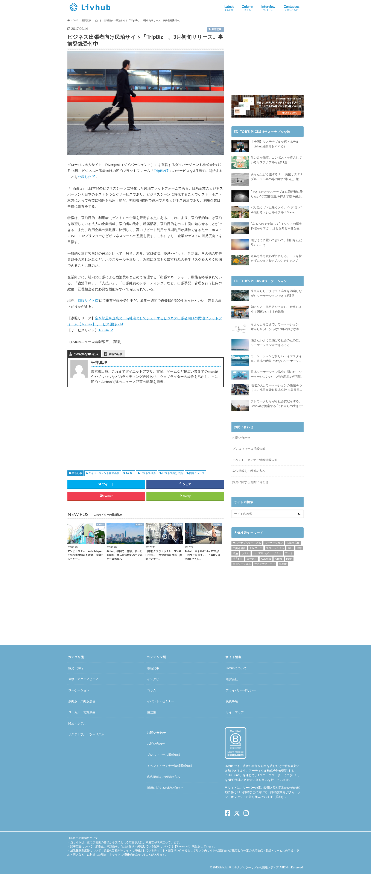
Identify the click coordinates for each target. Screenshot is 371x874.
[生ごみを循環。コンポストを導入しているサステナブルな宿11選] (240, 162)
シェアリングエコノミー (267, 553)
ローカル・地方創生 (81, 712)
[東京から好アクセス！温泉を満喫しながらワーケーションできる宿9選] (240, 295)
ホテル (245, 553)
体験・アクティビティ (83, 679)
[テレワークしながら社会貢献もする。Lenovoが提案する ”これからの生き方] (240, 405)
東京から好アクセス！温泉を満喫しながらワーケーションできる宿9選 (276, 293)
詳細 (279, 797)
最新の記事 (115, 354)
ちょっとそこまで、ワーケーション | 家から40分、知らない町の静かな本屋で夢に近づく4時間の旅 (276, 326)
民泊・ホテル (77, 723)
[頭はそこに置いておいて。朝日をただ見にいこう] (240, 244)
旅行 (290, 548)
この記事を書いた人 (86, 354)
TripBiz (159, 170)
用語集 (151, 712)
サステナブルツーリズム (247, 542)
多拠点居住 (293, 542)
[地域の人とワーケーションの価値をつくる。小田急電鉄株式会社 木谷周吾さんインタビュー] (240, 389)
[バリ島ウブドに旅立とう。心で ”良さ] (240, 212)
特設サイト (86, 300)
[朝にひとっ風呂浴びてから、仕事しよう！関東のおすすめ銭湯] (240, 312)
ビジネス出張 (148, 473)
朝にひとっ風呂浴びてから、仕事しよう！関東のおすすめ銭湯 (276, 309)
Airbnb (278, 558)
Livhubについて (236, 668)
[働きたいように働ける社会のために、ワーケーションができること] (240, 344)
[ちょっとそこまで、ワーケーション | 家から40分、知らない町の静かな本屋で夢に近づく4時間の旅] (240, 328)
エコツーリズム (242, 563)
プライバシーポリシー (241, 690)
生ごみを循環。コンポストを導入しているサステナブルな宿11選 (276, 160)
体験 (299, 548)
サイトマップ (235, 712)
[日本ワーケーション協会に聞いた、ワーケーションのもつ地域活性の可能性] (240, 375)
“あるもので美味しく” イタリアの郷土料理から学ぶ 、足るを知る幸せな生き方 (277, 226)
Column (247, 7)
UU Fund (234, 775)
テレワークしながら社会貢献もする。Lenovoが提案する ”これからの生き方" (277, 403)
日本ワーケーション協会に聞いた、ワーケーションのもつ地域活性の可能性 (276, 374)
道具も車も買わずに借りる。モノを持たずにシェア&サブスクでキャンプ (276, 258)
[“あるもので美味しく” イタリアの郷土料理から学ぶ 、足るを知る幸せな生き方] (240, 228)
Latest (229, 7)
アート (289, 553)
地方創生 (238, 558)
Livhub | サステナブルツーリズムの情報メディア (249, 867)
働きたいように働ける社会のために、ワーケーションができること (276, 342)
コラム (151, 690)
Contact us (292, 7)
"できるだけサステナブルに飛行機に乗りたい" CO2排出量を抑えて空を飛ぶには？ (277, 194)
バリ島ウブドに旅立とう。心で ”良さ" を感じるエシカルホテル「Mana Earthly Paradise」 (276, 210)
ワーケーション (274, 542)
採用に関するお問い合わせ (250, 482)
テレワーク (255, 548)
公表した (84, 176)
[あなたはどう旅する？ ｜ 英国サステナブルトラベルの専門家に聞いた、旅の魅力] (240, 179)
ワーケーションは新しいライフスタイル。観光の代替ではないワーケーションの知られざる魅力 (276, 358)
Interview (268, 7)
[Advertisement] (105, 424)
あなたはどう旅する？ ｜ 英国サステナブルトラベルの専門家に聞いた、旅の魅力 (277, 176)
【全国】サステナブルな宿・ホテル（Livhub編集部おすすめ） (275, 144)
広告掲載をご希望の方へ (248, 471)
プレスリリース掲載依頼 (248, 448)
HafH (289, 558)
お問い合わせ (241, 437)
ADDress (266, 558)
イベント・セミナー (160, 701)
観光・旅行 (75, 668)
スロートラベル (275, 548)
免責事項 (232, 701)
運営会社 (232, 679)
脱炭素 (283, 563)
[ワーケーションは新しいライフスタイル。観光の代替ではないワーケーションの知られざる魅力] (240, 360)
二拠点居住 (239, 548)
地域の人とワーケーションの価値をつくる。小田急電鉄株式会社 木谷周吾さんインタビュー (277, 387)
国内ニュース (197, 473)
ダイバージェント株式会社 (103, 473)
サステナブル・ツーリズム (86, 734)
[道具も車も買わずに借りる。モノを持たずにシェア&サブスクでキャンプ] (240, 260)
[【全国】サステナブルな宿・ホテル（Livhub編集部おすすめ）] (240, 146)
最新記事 (77, 473)
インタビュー (156, 679)
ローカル (252, 558)
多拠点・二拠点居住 (81, 701)
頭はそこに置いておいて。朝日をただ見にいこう (276, 242)
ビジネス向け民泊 (172, 473)
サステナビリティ (264, 563)
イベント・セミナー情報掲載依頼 (254, 460)
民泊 (235, 553)
